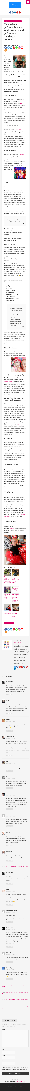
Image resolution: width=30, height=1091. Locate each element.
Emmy (8, 719)
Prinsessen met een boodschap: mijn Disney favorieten (17, 1014)
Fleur (7, 776)
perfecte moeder (8, 381)
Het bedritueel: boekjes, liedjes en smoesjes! (7, 614)
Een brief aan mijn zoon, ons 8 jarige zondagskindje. (7, 596)
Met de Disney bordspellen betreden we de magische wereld (15, 615)
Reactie (4, 1029)
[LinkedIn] (15, 12)
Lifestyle (12, 21)
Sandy (8, 794)
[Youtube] (20, 12)
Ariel (21, 103)
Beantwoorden (10, 694)
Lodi (7, 889)
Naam (3, 1049)
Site (2, 1061)
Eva (7, 761)
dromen (13, 219)
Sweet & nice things (11, 910)
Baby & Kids (7, 21)
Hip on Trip (9, 968)
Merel (8, 832)
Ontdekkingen (18, 21)
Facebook (12, 528)
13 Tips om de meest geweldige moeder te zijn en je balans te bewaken (7, 580)
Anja (7, 700)
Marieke (8, 952)
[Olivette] (15, 5)
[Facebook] (10, 12)
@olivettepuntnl (21, 1081)
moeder (12, 622)
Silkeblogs (9, 815)
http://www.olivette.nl (18, 642)
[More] (5, 50)
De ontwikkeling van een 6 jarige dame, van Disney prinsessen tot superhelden (15, 598)
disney (7, 622)
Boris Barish (9, 927)
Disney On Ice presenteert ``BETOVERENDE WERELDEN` (17, 866)
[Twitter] (8, 47)
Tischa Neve (21, 154)
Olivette (17, 640)
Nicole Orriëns (10, 681)
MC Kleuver (9, 851)
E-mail (3, 1055)
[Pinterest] (17, 12)
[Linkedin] (11, 47)
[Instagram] (13, 12)
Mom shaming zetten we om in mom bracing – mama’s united (15, 579)
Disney (20, 425)
